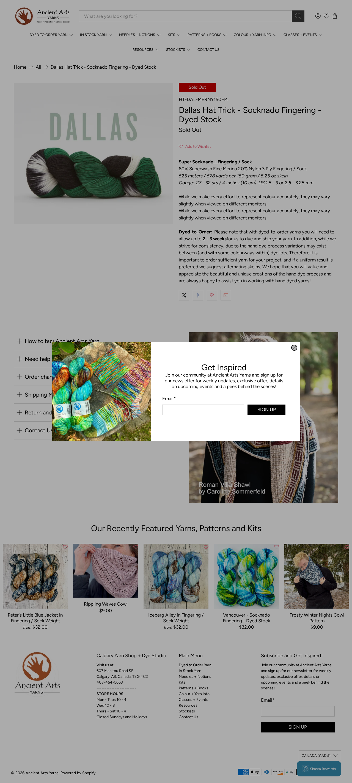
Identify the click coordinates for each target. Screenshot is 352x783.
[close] (294, 347)
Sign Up (266, 409)
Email (169, 398)
